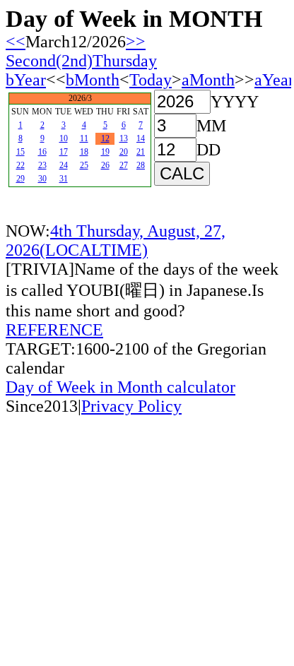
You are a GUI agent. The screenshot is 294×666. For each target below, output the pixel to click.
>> (136, 41)
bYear (26, 80)
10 (63, 138)
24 (63, 165)
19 (105, 152)
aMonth (208, 80)
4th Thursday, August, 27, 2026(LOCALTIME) (115, 240)
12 (105, 138)
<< (15, 41)
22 (20, 165)
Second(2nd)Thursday (81, 61)
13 (123, 138)
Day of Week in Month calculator (120, 387)
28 (140, 165)
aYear (274, 80)
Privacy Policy (131, 406)
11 (84, 138)
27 (123, 165)
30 (42, 179)
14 (140, 138)
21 (140, 152)
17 (63, 152)
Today (150, 80)
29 (20, 179)
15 (20, 152)
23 (42, 165)
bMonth (92, 80)
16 (42, 152)
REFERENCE (54, 330)
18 (84, 152)
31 (63, 179)
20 (123, 152)
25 (84, 165)
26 (105, 165)
